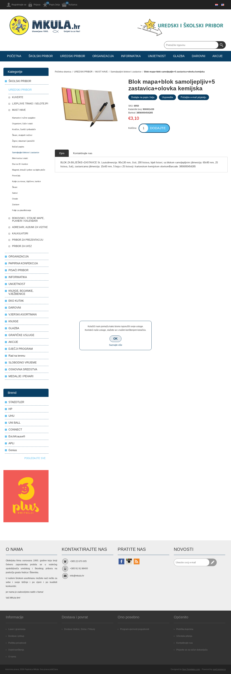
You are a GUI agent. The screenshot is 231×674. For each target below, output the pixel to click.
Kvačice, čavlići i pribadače (24, 129)
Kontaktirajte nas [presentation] (82, 153)
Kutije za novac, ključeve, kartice (26, 181)
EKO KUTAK (16, 300)
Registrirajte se (19, 4)
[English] (223, 5)
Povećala (16, 176)
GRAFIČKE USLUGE (21, 335)
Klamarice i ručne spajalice (23, 118)
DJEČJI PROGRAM (20, 348)
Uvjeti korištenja (16, 650)
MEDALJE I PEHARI (20, 376)
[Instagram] (129, 561)
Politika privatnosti (17, 643)
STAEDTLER (16, 402)
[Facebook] (121, 561)
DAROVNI (14, 307)
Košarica (73, 4)
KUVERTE (17, 97)
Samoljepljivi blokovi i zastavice (25, 152)
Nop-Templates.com (191, 669)
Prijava (37, 4)
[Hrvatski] (216, 5)
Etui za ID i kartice (20, 164)
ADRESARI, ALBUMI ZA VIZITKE (30, 227)
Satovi (15, 193)
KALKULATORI (20, 233)
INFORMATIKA (17, 277)
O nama (12, 656)
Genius (12, 450)
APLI (11, 443)
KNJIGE (13, 321)
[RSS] (137, 561)
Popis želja (54, 4)
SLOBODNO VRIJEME (22, 362)
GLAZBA (13, 328)
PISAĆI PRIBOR (18, 270)
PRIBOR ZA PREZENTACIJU (27, 239)
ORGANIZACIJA (18, 256)
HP (10, 408)
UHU (11, 415)
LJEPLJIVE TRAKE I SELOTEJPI (30, 103)
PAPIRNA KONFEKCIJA (23, 263)
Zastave (15, 204)
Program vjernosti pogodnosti (134, 629)
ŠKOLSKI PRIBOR (19, 81)
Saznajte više (115, 345)
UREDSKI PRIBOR (20, 89)
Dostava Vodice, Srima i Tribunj (79, 629)
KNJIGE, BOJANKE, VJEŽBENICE (20, 292)
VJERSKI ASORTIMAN (22, 314)
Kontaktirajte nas (184, 643)
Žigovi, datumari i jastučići (23, 141)
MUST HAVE (19, 110)
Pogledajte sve (35, 458)
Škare (14, 187)
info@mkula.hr (77, 575)
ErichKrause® (16, 436)
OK (115, 338)
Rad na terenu (16, 355)
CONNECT (15, 429)
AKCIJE (13, 341)
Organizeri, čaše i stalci (22, 123)
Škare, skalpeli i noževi (22, 135)
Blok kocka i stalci (20, 158)
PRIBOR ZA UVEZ (22, 246)
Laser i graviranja (16, 629)
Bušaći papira (18, 147)
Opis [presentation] (61, 153)
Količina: (132, 128)
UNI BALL (14, 422)
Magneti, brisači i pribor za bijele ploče (28, 170)
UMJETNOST (16, 283)
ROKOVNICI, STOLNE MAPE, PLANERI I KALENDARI (28, 219)
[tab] (62, 153)
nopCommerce (219, 669)
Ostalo (15, 199)
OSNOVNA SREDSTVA (22, 369)
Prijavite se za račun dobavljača (192, 650)
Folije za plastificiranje (21, 210)
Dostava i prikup (16, 636)
